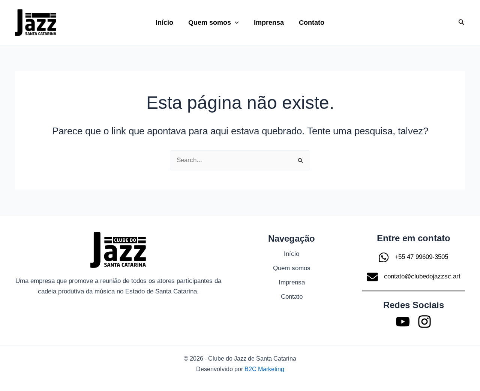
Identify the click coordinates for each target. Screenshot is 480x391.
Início (164, 22)
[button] (235, 23)
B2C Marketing (264, 369)
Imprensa (269, 22)
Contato (311, 22)
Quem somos (209, 22)
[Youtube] (403, 321)
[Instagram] (424, 321)
